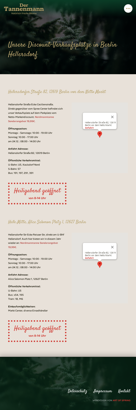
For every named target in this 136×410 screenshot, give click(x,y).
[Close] (112, 117)
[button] (128, 8)
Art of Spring (122, 400)
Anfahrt (89, 127)
